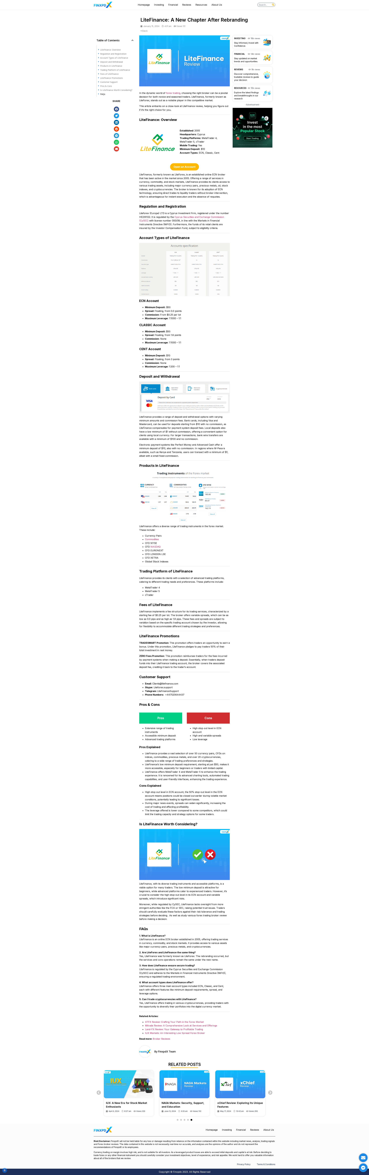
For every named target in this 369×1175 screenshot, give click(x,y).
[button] (132, 40)
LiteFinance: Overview (110, 49)
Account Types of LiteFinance (114, 57)
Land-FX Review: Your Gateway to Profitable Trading (174, 1029)
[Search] (273, 5)
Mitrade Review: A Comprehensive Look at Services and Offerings (181, 1025)
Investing (159, 4)
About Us (216, 4)
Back (144, 30)
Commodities (152, 539)
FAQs (102, 93)
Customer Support (109, 81)
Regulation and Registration (113, 53)
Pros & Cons (106, 85)
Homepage (144, 4)
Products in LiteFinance (111, 65)
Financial (173, 4)
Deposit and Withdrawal (111, 61)
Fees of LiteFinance (109, 73)
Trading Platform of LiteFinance (115, 69)
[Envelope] (363, 1157)
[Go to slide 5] (191, 1120)
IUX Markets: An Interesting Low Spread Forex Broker (175, 1033)
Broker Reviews (161, 1038)
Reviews (186, 4)
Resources (201, 4)
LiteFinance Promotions (111, 77)
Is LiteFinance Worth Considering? (116, 89)
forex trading (173, 93)
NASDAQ (155, 546)
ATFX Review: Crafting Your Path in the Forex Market (174, 1022)
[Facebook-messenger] (363, 1167)
